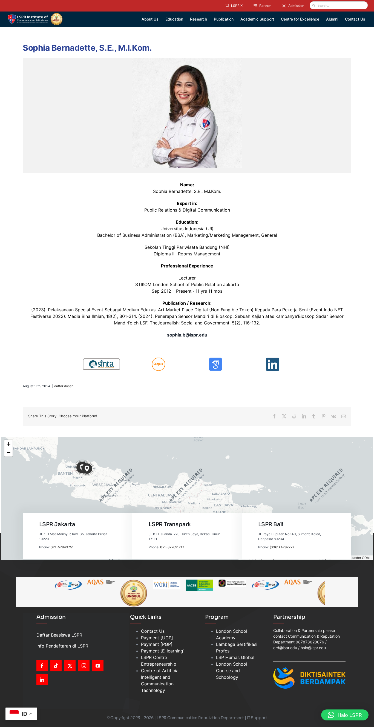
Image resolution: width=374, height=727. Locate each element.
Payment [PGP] (156, 644)
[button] (87, 468)
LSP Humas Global (235, 657)
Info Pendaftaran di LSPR (62, 646)
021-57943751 (62, 547)
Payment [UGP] (157, 637)
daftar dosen (63, 386)
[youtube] (97, 665)
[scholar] (215, 359)
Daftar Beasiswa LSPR (59, 635)
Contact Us (153, 631)
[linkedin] (272, 359)
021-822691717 (172, 547)
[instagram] (84, 665)
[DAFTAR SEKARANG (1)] (35, 15)
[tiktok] (56, 665)
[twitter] (70, 665)
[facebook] (42, 665)
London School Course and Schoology (231, 670)
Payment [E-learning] (163, 651)
